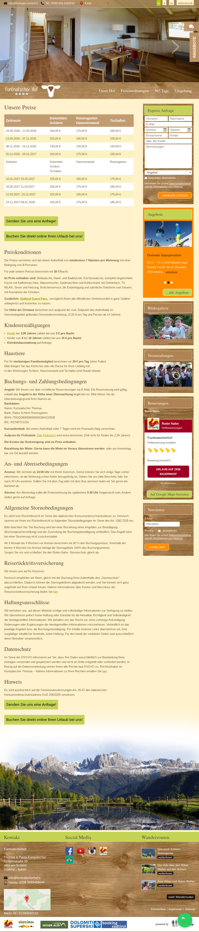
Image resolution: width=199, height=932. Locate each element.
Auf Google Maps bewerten (169, 494)
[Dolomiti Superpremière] (168, 234)
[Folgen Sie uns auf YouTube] (82, 853)
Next (175, 47)
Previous (23, 47)
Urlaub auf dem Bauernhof (168, 471)
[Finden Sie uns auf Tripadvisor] (70, 862)
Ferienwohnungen (135, 90)
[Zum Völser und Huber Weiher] (149, 886)
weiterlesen (171, 272)
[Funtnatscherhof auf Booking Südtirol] (114, 928)
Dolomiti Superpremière (164, 255)
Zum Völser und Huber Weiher (176, 881)
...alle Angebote (177, 292)
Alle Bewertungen (168, 483)
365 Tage (161, 90)
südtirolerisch (185, 3)
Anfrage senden (175, 195)
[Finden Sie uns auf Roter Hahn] (105, 853)
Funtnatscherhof (160, 437)
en (171, 3)
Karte (88, 3)
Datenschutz (158, 909)
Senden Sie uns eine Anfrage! (31, 221)
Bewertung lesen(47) (159, 460)
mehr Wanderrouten (180, 896)
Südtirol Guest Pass (33, 298)
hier (55, 591)
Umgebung (183, 90)
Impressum (175, 909)
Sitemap (190, 909)
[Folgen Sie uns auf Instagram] (93, 853)
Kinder (11, 333)
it (164, 3)
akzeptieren (170, 530)
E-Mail (148, 518)
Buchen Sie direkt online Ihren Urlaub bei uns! (44, 236)
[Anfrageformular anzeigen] (191, 26)
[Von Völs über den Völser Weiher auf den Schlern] (149, 870)
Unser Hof (107, 90)
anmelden (157, 547)
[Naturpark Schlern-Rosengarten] (149, 854)
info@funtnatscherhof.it (23, 3)
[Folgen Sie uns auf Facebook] (70, 853)
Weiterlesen (165, 857)
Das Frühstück (46, 435)
